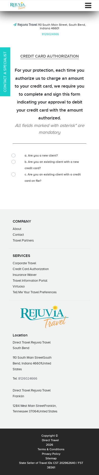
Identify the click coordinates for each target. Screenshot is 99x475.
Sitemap (51, 458)
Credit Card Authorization (31, 269)
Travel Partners (23, 240)
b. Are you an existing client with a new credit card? (52, 165)
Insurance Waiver (25, 275)
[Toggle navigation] (88, 5)
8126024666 (50, 34)
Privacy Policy (51, 454)
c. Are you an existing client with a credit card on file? (53, 177)
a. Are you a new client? (41, 155)
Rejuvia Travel (27, 25)
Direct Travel (50, 440)
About (17, 229)
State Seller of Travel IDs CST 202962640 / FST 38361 (51, 465)
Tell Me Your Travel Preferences (35, 292)
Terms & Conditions (51, 449)
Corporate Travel (24, 263)
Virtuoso (19, 286)
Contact (18, 234)
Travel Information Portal (30, 280)
